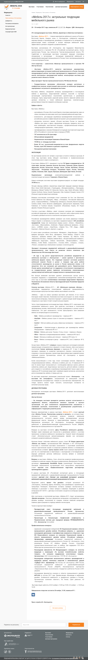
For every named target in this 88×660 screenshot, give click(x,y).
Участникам (40, 6)
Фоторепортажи (10, 26)
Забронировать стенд (76, 6)
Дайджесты (8, 20)
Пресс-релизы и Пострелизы (13, 18)
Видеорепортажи (10, 29)
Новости (7, 15)
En (83, 1)
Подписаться (76, 624)
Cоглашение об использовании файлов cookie (65, 658)
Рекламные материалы (12, 23)
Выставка (31, 6)
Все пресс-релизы (58, 608)
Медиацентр (8, 12)
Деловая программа (61, 6)
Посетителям (49, 6)
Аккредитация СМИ (10, 31)
